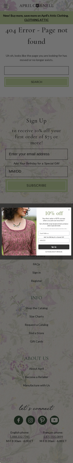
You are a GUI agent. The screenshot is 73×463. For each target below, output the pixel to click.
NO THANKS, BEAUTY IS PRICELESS (53, 252)
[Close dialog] (68, 209)
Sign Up (53, 247)
